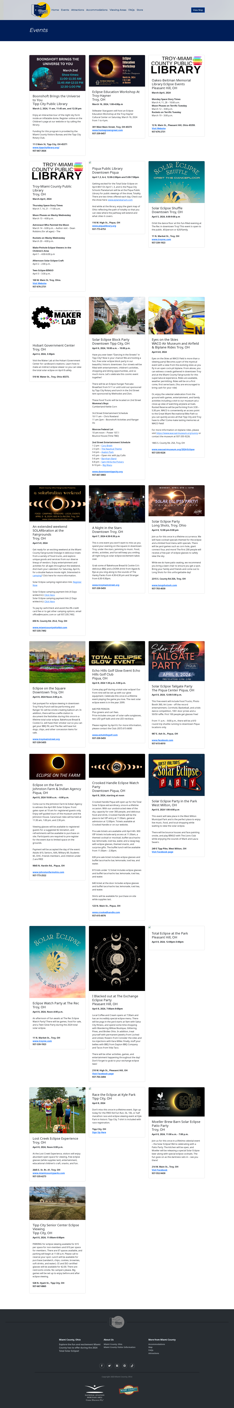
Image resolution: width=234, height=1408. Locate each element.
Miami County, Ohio (113, 1344)
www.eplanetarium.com (120, 199)
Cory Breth (106, 445)
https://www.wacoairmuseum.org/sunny (177, 433)
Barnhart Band (108, 458)
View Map (198, 10)
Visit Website (159, 128)
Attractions (77, 10)
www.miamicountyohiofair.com (50, 627)
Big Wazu (107, 465)
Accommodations (97, 10)
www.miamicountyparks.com (49, 1173)
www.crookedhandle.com (106, 912)
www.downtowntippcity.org (107, 471)
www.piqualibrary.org (104, 225)
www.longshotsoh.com (164, 585)
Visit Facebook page (162, 851)
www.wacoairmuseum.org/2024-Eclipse (173, 449)
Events (65, 10)
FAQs (132, 10)
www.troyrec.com (161, 239)
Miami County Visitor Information (119, 1347)
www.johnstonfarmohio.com (48, 872)
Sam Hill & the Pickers (112, 461)
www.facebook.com (162, 740)
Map (150, 1347)
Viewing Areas (118, 10)
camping (37, 575)
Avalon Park (107, 452)
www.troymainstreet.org (105, 584)
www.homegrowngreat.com (107, 130)
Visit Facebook (159, 1169)
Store (140, 10)
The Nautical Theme (111, 448)
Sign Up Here (99, 1132)
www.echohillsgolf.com (105, 734)
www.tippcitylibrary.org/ (46, 147)
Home (55, 10)
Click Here (49, 595)
